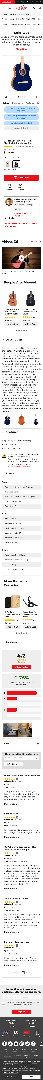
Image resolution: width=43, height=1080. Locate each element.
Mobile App (37, 1036)
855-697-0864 (21, 213)
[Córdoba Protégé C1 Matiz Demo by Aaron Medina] (21, 258)
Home (4, 25)
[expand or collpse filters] (37, 743)
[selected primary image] (21, 73)
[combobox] (13, 764)
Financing (26, 1036)
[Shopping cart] (39, 7)
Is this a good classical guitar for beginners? (21, 109)
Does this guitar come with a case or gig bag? (21, 117)
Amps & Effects (17, 19)
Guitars (5, 19)
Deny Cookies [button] (12, 1077)
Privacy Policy (26, 1063)
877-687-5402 (31, 1021)
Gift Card (5, 1036)
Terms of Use (35, 1070)
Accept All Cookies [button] (31, 1077)
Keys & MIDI (31, 19)
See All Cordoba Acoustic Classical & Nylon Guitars (20, 225)
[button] (21, 339)
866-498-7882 (11, 1021)
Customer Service (16, 1037)
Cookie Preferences (10, 1073)
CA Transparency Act (7, 1056)
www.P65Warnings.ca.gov (19, 466)
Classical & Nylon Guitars (26, 25)
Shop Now (21, 49)
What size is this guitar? (21, 123)
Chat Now (18, 216)
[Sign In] (33, 7)
